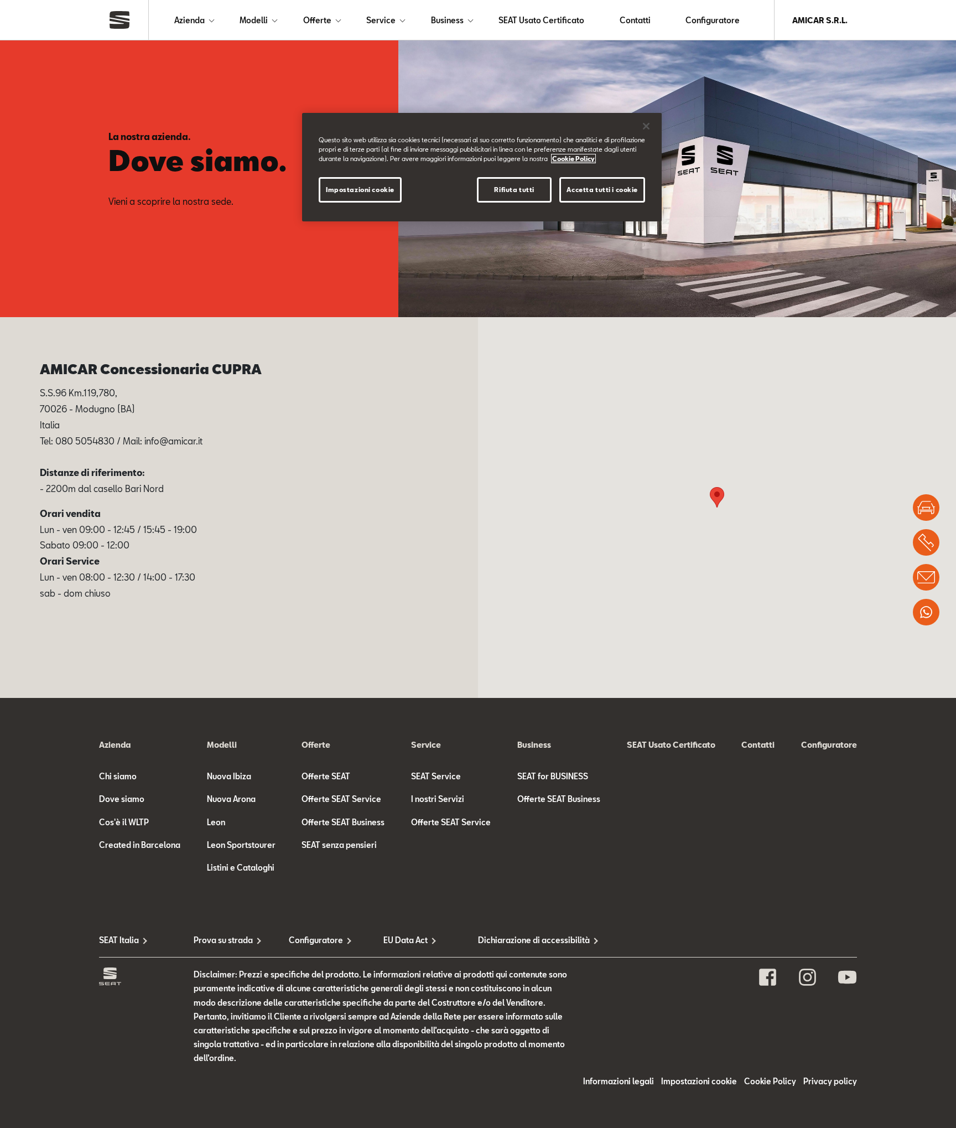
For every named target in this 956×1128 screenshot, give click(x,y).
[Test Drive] (926, 507)
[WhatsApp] (926, 612)
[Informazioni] (926, 577)
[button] (717, 497)
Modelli (254, 20)
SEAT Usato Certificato (541, 20)
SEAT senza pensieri (339, 845)
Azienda (189, 20)
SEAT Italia (119, 940)
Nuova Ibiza (229, 776)
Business (447, 20)
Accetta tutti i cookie (602, 189)
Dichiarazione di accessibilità (525, 940)
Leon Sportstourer (241, 845)
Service (381, 20)
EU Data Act (405, 940)
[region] (482, 167)
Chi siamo (118, 776)
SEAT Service (436, 776)
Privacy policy (830, 1081)
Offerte (317, 20)
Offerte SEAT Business (343, 822)
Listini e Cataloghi (240, 867)
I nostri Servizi (437, 799)
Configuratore (712, 20)
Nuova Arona (231, 799)
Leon (216, 822)
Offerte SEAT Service (341, 799)
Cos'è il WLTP (124, 822)
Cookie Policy (770, 1081)
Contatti (635, 20)
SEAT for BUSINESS (552, 776)
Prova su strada (223, 940)
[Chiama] (926, 542)
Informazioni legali (618, 1081)
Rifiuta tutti (514, 189)
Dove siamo (121, 799)
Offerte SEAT (326, 776)
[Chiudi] (646, 126)
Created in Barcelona (139, 845)
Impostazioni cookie (360, 189)
